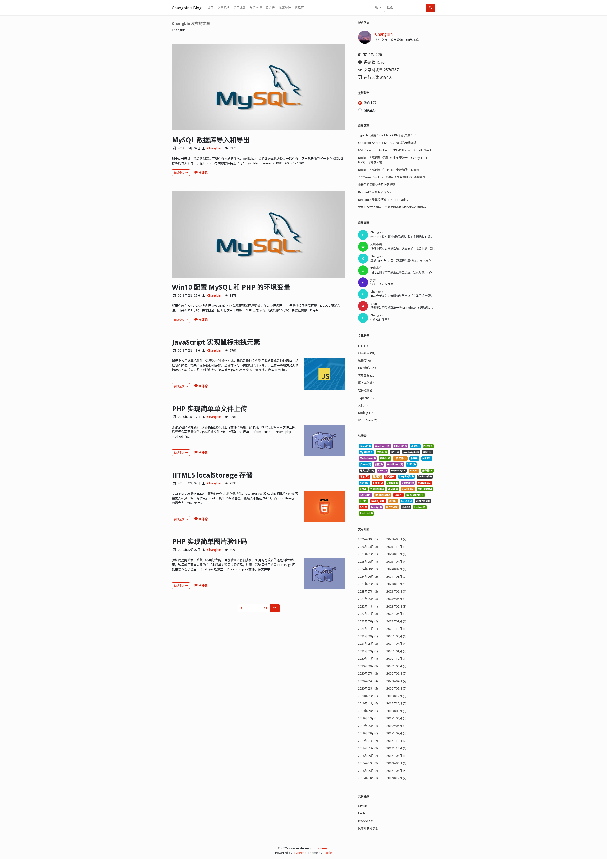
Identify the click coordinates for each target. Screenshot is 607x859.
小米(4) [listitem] (406, 507)
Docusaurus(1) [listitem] (415, 495)
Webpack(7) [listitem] (377, 488)
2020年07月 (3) (368, 674)
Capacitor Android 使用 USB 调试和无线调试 (387, 143)
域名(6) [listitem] (395, 452)
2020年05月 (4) (368, 681)
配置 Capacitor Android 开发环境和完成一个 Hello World (395, 150)
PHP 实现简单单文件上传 (209, 408)
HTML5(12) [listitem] (400, 446)
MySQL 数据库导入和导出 (211, 139)
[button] (378, 8)
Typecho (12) (366, 398)
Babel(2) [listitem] (378, 482)
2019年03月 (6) (368, 733)
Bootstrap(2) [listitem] (383, 495)
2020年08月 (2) (396, 666)
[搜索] (430, 8)
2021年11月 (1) (368, 629)
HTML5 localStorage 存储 (212, 475)
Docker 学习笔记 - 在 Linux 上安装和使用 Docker (389, 170)
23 (274, 608)
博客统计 (285, 7)
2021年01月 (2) (396, 651)
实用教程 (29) (366, 376)
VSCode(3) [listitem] (408, 488)
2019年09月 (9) (368, 711)
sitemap (324, 848)
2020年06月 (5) (396, 674)
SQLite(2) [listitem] (406, 501)
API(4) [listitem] (363, 507)
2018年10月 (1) (396, 748)
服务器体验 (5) (367, 383)
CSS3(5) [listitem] (411, 464)
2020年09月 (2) (368, 666)
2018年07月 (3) (368, 763)
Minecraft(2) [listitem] (425, 488)
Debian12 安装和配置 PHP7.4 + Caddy (383, 200)
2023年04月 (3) (396, 599)
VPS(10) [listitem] (415, 446)
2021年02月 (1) (368, 651)
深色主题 (370, 110)
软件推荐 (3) (365, 390)
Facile (362, 813)
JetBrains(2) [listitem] (424, 482)
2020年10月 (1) (396, 659)
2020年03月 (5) (368, 688)
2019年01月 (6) (368, 741)
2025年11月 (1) (368, 554)
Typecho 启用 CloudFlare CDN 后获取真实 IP (387, 135)
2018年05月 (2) (368, 771)
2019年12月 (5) (396, 696)
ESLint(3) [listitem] (393, 488)
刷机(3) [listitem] (393, 501)
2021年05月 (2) (368, 644)
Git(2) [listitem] (363, 488)
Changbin (214, 148)
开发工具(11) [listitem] (367, 470)
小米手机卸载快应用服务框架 (376, 185)
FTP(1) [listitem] (364, 501)
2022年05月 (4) (368, 621)
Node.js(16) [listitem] (378, 501)
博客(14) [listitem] (427, 452)
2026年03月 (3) (368, 547)
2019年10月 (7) (396, 703)
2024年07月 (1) (396, 569)
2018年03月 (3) (368, 778)
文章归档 (223, 7)
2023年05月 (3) (368, 599)
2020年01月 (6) (368, 696)
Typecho (300, 852)
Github (362, 806)
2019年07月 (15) (368, 718)
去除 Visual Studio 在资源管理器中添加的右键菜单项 (391, 177)
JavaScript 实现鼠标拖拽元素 (216, 342)
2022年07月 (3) (368, 614)
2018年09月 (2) (368, 756)
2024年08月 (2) (368, 569)
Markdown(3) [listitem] (368, 458)
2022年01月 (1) (396, 621)
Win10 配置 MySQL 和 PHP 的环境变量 (231, 287)
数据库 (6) (364, 361)
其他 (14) (363, 405)
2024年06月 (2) (368, 577)
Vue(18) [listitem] (413, 470)
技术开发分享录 (368, 828)
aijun (373, 304)
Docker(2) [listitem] (420, 507)
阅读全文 (179, 172)
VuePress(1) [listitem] (423, 501)
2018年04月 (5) (396, 771)
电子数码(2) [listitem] (392, 507)
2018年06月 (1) (396, 763)
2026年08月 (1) (368, 539)
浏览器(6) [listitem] (390, 476)
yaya (373, 280)
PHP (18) (363, 346)
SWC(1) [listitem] (398, 495)
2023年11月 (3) (368, 584)
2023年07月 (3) (368, 591)
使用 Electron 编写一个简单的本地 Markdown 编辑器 (392, 207)
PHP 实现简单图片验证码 (209, 541)
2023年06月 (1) (396, 591)
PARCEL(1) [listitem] (366, 495)
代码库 (299, 7)
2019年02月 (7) (396, 733)
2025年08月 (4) (368, 562)
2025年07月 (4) (396, 562)
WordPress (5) (367, 420)
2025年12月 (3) (396, 547)
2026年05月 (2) (396, 539)
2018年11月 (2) (368, 748)
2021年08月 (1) (396, 636)
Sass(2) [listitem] (382, 470)
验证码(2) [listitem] (385, 458)
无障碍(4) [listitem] (427, 470)
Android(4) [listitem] (366, 513)
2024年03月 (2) (396, 577)
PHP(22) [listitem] (428, 446)
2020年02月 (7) (396, 688)
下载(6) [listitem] (414, 458)
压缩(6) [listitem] (377, 476)
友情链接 (255, 7)
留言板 (270, 7)
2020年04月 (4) (396, 681)
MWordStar (365, 821)
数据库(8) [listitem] (382, 452)
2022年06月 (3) (396, 614)
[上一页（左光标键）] (241, 608)
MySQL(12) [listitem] (366, 452)
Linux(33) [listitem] (365, 446)
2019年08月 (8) (396, 711)
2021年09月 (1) (368, 636)
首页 (210, 7)
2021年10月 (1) (396, 629)
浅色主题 (370, 103)
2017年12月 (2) (396, 778)
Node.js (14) (366, 413)
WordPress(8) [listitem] (395, 464)
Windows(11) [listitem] (382, 446)
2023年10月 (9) (396, 584)
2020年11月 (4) (368, 659)
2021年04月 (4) (396, 644)
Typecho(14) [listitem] (398, 470)
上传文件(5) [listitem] (400, 458)
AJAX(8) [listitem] (426, 458)
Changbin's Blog (187, 7)
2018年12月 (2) (396, 741)
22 (265, 608)
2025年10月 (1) (396, 554)
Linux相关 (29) (367, 368)
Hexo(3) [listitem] (364, 482)
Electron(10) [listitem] (425, 476)
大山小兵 (376, 244)
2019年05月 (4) (368, 726)
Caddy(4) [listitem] (376, 507)
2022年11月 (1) (368, 606)
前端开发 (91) (366, 353)
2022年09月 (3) (396, 606)
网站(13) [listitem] (364, 476)
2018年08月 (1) (396, 756)
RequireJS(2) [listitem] (406, 476)
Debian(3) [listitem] (392, 482)
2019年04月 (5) (396, 726)
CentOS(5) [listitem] (408, 482)
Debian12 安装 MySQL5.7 (374, 192)
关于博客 (239, 7)
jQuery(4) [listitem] (365, 464)
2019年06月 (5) (396, 718)
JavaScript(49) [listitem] (411, 452)
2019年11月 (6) (368, 703)
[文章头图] (258, 87)
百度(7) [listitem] (379, 464)
